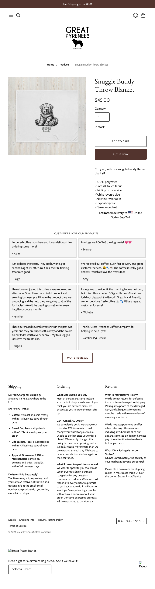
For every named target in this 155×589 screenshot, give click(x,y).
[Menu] (11, 15)
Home (50, 64)
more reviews (77, 358)
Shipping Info (27, 519)
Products (64, 64)
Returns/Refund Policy (50, 519)
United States (129, 521)
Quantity (100, 108)
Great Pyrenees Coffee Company (34, 531)
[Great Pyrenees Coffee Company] (77, 38)
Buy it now (121, 154)
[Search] (18, 15)
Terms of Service (17, 525)
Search (12, 519)
